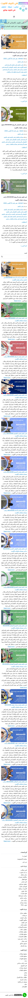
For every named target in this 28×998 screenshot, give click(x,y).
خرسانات (24, 915)
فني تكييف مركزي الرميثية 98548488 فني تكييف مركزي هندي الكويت (15, 278)
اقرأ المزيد (24, 101)
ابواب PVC (24, 905)
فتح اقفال (24, 879)
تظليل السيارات (22, 936)
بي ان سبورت (23, 872)
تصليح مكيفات (23, 970)
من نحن (25, 862)
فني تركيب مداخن (22, 963)
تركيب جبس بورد (22, 939)
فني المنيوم (24, 965)
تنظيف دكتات (23, 929)
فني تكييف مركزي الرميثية (12, 69)
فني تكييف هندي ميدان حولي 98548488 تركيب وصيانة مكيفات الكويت (16, 706)
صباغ (25, 975)
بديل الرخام (24, 946)
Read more (17, 301)
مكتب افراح (23, 918)
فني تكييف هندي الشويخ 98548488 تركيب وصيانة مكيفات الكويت (15, 588)
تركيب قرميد (23, 979)
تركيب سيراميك (22, 895)
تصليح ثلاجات (23, 956)
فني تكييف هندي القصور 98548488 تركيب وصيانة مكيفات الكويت (15, 396)
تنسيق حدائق (23, 943)
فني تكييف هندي (14, 216)
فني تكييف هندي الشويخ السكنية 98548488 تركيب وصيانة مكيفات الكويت (15, 627)
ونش (25, 972)
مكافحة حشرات (22, 877)
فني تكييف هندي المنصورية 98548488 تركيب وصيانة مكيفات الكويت (14, 821)
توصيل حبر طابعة (22, 982)
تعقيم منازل (24, 925)
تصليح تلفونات (23, 958)
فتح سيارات (24, 893)
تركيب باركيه (23, 898)
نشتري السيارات (22, 927)
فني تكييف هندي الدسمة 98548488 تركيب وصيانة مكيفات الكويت (15, 473)
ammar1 (20, 58)
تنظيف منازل (23, 913)
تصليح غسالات (23, 954)
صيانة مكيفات (19, 137)
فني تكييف (20, 61)
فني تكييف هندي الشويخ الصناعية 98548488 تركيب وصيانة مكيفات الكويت (14, 665)
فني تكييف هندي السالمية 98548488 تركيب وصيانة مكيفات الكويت (15, 783)
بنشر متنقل (24, 874)
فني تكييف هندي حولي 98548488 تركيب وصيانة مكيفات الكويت (15, 744)
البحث (25, 253)
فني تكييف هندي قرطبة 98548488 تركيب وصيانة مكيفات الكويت (15, 358)
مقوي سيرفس (23, 884)
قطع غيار (24, 986)
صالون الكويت (23, 920)
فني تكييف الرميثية (12, 65)
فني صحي (24, 881)
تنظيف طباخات (23, 932)
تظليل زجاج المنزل (22, 977)
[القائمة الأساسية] (14, 17)
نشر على (10, 58)
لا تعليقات (24, 75)
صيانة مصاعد (23, 903)
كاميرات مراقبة (23, 888)
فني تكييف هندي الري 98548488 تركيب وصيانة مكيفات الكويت (16, 319)
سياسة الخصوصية (22, 859)
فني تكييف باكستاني (17, 139)
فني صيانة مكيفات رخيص (12, 144)
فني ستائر (24, 941)
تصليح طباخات (23, 934)
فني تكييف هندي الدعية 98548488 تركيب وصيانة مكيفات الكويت (15, 511)
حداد (25, 961)
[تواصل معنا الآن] (25, 995)
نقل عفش (24, 891)
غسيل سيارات (23, 968)
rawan (21, 131)
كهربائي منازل (23, 886)
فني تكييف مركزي (12, 142)
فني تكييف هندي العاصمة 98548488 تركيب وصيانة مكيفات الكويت (15, 434)
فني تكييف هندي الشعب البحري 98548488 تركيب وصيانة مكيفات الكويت (15, 550)
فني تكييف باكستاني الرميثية (11, 67)
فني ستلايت (24, 870)
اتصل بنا (25, 856)
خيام (26, 984)
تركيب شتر (24, 900)
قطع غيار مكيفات (11, 72)
